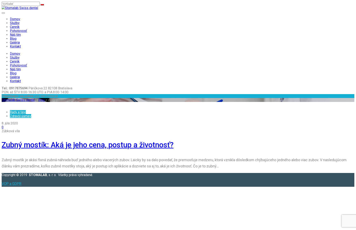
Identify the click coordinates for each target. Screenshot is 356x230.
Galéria (15, 42)
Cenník (15, 27)
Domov (15, 19)
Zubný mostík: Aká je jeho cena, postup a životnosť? (87, 145)
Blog (13, 39)
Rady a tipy (18, 112)
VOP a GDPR (11, 183)
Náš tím (15, 35)
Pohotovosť (18, 31)
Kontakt (15, 46)
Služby (15, 23)
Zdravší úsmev (20, 116)
